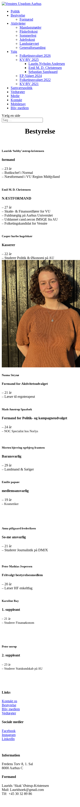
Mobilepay (18, 104)
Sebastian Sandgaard (43, 72)
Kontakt (16, 100)
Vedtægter (18, 92)
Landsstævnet (29, 43)
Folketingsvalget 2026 (35, 55)
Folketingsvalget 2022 (35, 80)
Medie (15, 96)
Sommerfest (28, 35)
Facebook (9, 731)
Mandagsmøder (30, 27)
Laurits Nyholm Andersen (46, 64)
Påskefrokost (29, 31)
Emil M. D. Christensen (45, 68)
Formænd (26, 19)
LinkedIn (8, 739)
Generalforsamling (33, 47)
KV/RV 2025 (29, 60)
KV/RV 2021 (29, 84)
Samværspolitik (21, 88)
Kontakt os (9, 701)
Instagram (9, 735)
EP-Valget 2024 (31, 76)
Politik (15, 11)
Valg (14, 51)
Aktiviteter (18, 23)
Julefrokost (27, 39)
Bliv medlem (20, 108)
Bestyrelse (18, 15)
